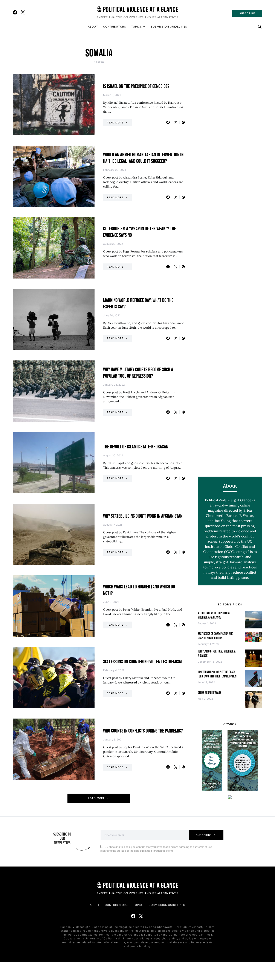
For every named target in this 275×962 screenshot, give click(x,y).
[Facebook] (15, 12)
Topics (136, 26)
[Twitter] (23, 12)
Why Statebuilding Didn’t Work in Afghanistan (142, 516)
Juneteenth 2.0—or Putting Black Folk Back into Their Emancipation (217, 674)
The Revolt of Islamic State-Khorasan (135, 447)
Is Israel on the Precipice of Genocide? (136, 86)
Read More (115, 122)
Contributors (114, 26)
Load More (96, 798)
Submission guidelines (169, 26)
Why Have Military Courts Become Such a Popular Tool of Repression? (138, 372)
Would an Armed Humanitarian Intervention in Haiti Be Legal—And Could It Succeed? (143, 158)
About (93, 26)
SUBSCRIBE (247, 13)
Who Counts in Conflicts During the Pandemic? (143, 731)
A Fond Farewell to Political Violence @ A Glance (214, 615)
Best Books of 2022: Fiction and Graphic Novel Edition (215, 636)
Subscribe (204, 835)
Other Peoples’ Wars (209, 693)
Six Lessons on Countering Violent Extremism (142, 662)
